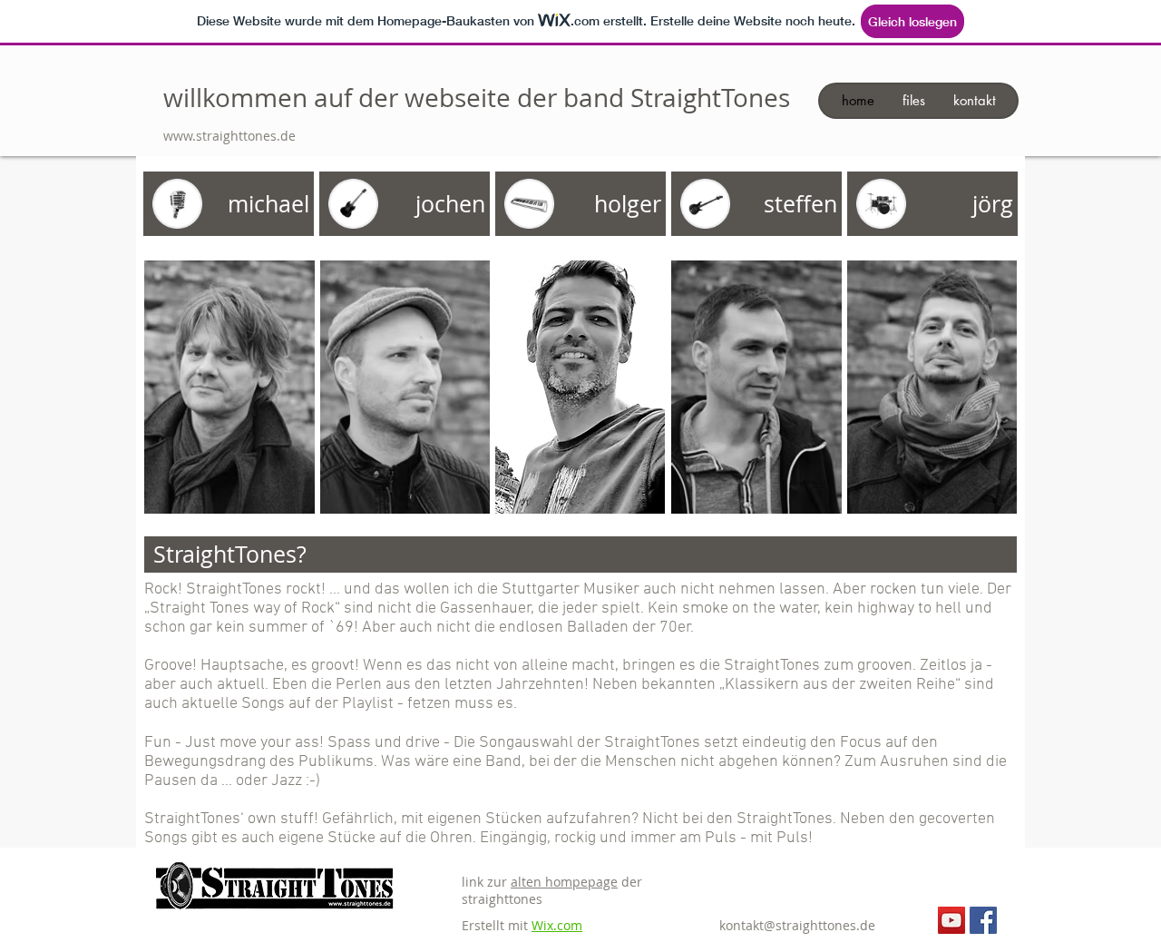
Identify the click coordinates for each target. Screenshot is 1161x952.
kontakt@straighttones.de (797, 925)
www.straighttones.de (229, 135)
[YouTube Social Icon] (951, 920)
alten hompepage (564, 881)
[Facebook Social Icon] (983, 920)
